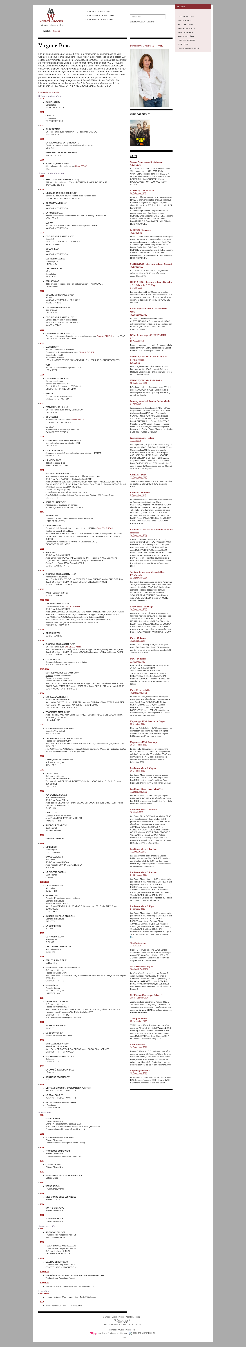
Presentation (137, 21)
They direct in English (99, 15)
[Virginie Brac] (149, 106)
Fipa (132, 937)
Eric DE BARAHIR (73, 606)
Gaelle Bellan (186, 16)
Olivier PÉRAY (80, 166)
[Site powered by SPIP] (93, 1333)
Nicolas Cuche (185, 24)
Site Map (123, 1333)
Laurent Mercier (187, 40)
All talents (181, 6)
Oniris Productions (110, 1333)
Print (159, 46)
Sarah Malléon (186, 36)
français (56, 31)
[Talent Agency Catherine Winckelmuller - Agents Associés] (51, 27)
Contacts (152, 21)
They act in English (97, 11)
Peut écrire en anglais (48, 92)
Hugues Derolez (186, 28)
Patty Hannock (185, 32)
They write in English (99, 19)
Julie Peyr (183, 44)
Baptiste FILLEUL (104, 336)
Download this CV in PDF (141, 46)
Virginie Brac (185, 20)
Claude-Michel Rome (188, 48)
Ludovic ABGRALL (78, 420)
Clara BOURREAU (105, 528)
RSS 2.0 (151, 1333)
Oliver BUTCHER (86, 352)
